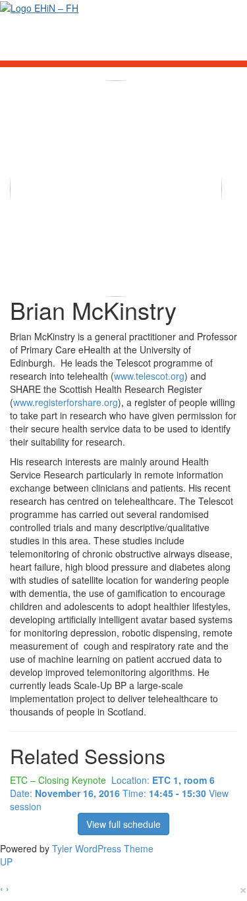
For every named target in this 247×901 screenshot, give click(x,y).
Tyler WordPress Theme (102, 848)
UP (6, 861)
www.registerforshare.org (65, 402)
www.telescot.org (149, 375)
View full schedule (123, 824)
